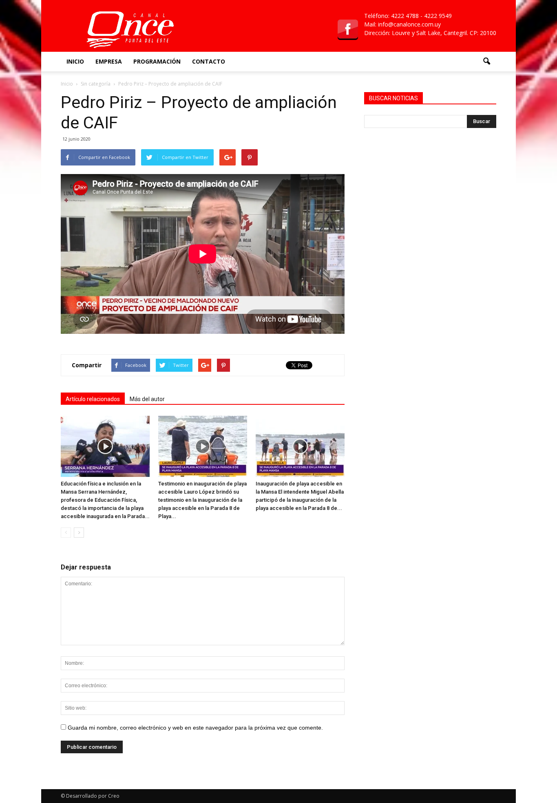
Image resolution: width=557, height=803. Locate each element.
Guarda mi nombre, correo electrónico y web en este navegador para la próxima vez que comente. (195, 727)
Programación (157, 61)
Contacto (208, 61)
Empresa (108, 61)
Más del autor (147, 399)
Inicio (75, 61)
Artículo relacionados (93, 399)
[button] (486, 61)
